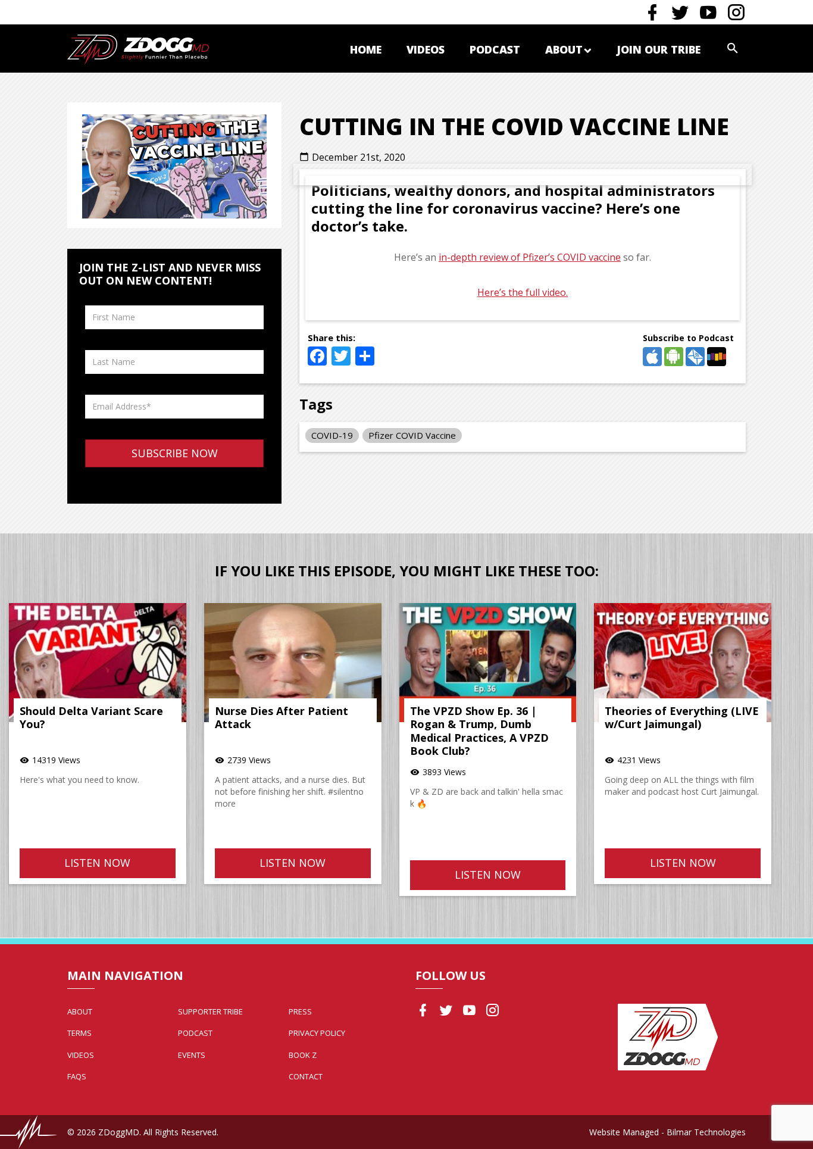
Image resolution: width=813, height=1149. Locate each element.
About (564, 49)
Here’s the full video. (522, 292)
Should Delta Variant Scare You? (91, 718)
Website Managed (624, 1132)
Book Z (303, 1055)
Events (191, 1055)
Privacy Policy (317, 1033)
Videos (425, 49)
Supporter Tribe (210, 1011)
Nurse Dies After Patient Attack (281, 718)
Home (366, 49)
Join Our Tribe (659, 49)
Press (300, 1011)
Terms (79, 1033)
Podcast (495, 49)
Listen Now (97, 862)
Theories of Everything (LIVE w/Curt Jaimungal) (682, 718)
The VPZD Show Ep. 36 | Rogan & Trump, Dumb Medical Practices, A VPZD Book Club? (479, 731)
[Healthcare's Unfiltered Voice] (138, 48)
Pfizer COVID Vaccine (412, 435)
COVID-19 (332, 435)
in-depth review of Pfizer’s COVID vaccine (530, 257)
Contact (306, 1076)
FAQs (76, 1076)
